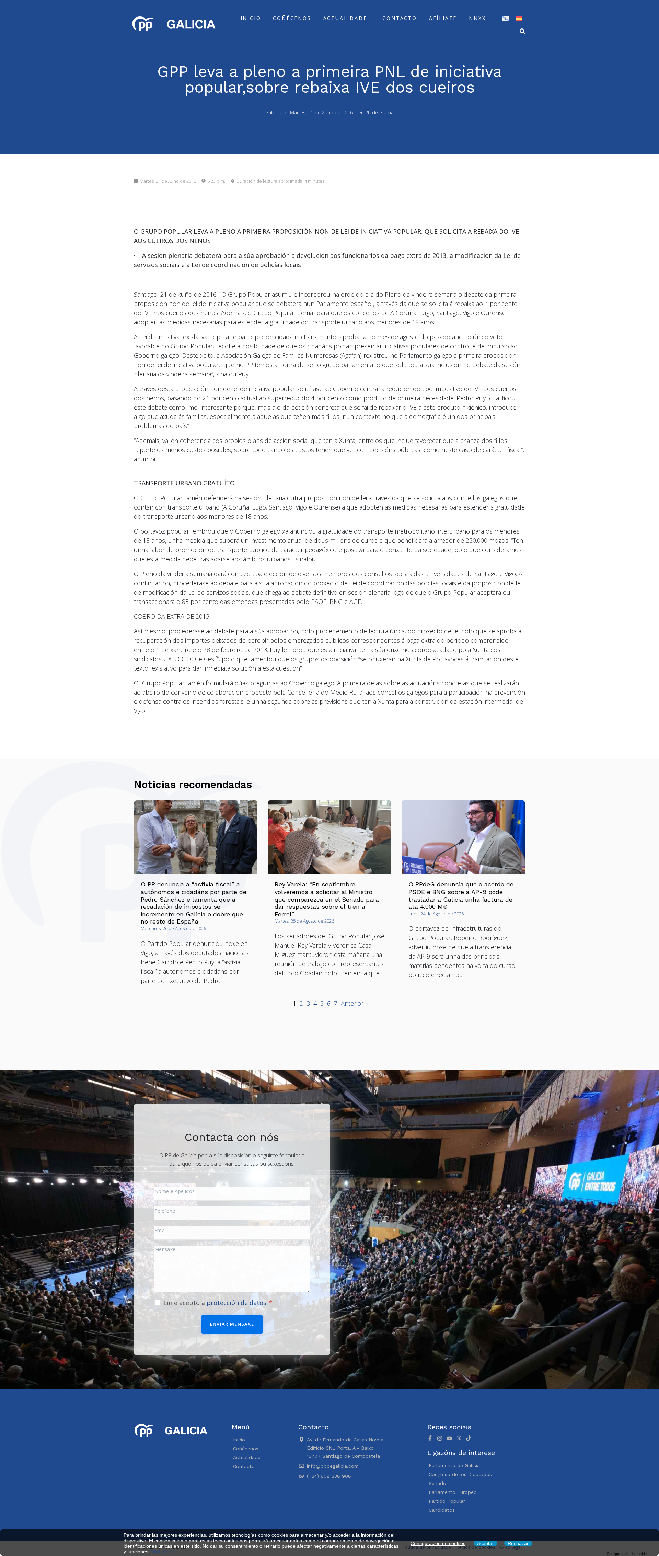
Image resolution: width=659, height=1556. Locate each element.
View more (162, 1551)
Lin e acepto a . (216, 1302)
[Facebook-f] (430, 1438)
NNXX (477, 18)
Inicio (251, 18)
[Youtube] (449, 1438)
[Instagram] (439, 1438)
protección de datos (236, 1302)
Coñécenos (292, 18)
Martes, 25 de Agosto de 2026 (304, 921)
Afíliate (443, 18)
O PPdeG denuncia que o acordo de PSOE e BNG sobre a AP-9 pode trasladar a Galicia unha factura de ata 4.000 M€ (460, 895)
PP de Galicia (379, 112)
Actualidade (345, 18)
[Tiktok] (468, 1438)
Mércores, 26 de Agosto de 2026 (173, 928)
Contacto (399, 18)
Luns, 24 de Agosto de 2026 (436, 914)
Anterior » (354, 1003)
